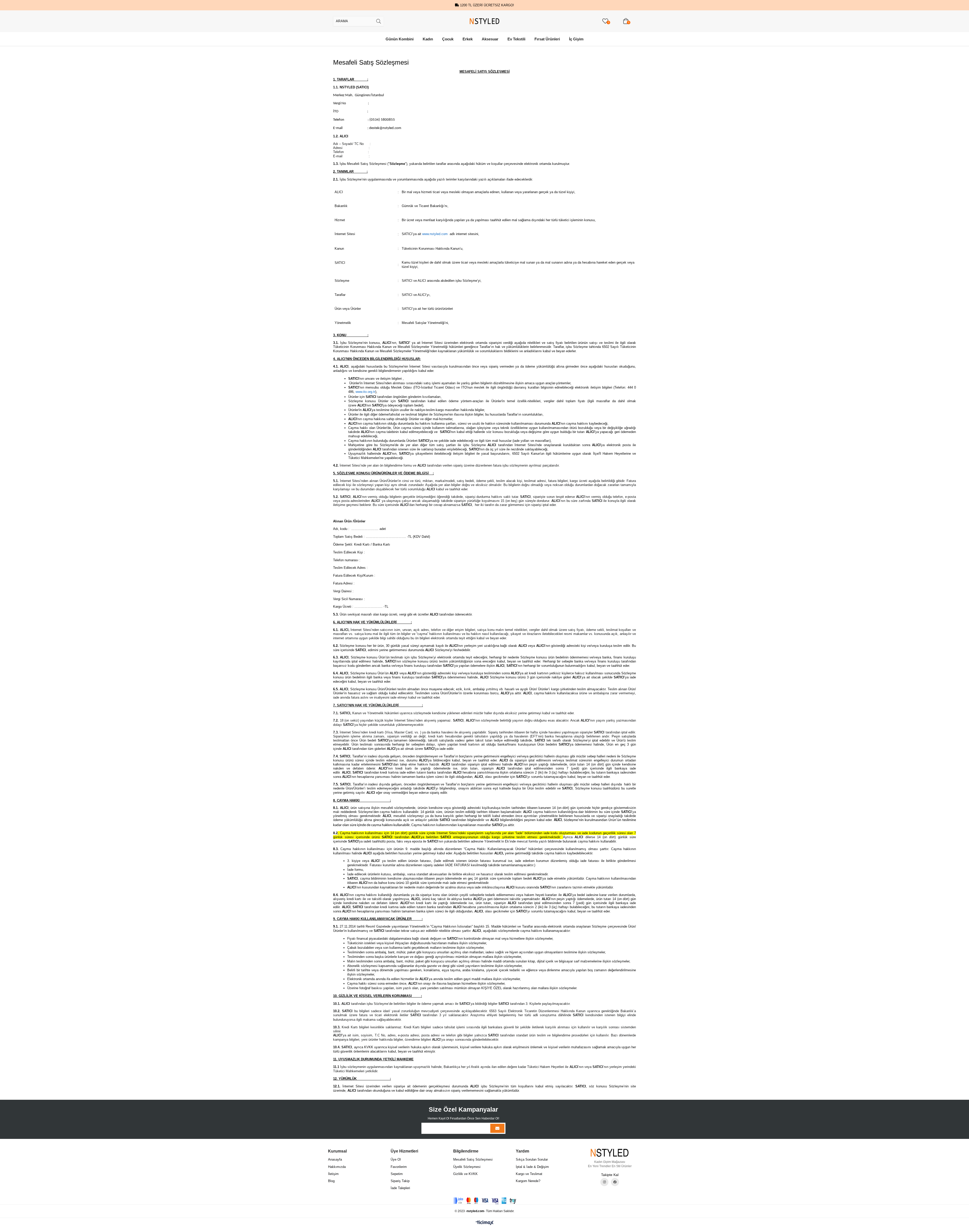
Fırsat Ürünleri (547, 39)
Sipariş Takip (400, 1181)
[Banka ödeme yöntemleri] (484, 1200)
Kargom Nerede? (528, 1181)
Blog (331, 1181)
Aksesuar (490, 39)
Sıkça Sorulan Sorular (532, 1159)
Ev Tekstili (516, 39)
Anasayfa (335, 1159)
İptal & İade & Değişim (532, 1167)
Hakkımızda (337, 1167)
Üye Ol (396, 1159)
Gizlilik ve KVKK (465, 1174)
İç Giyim (576, 39)
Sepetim (397, 1174)
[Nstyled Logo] (610, 1152)
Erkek (468, 39)
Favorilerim (399, 1167)
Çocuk (447, 39)
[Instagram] (604, 1182)
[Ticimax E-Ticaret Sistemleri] (485, 1223)
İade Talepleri (400, 1188)
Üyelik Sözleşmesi (466, 1167)
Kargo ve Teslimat (529, 1174)
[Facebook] (615, 1182)
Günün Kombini (400, 39)
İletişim (333, 1174)
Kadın (428, 39)
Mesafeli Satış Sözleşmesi (473, 1159)
